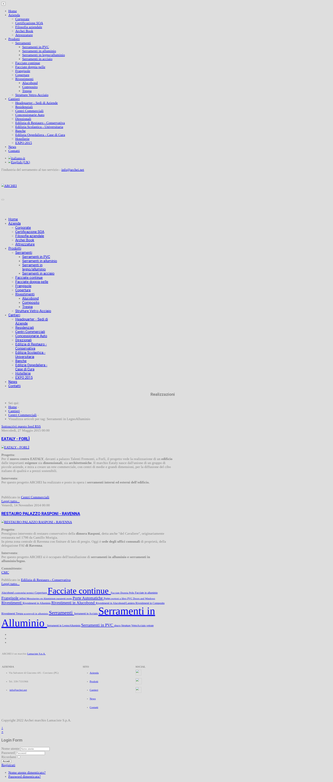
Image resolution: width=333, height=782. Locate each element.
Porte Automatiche (88, 598)
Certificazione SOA (29, 23)
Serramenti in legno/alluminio (43, 55)
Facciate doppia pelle (30, 67)
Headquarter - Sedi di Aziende (36, 103)
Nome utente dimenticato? (27, 772)
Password (8, 753)
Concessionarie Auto (29, 115)
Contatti (14, 151)
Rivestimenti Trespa (12, 613)
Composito (30, 87)
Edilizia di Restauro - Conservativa (40, 123)
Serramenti (23, 43)
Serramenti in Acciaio (86, 613)
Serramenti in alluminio (39, 51)
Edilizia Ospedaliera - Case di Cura (40, 135)
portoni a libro (119, 598)
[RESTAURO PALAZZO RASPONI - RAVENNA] (36, 522)
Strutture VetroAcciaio (133, 625)
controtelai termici (24, 592)
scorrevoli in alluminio (36, 613)
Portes (107, 598)
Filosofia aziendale (28, 27)
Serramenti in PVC (35, 47)
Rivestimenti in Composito (150, 603)
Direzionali (23, 119)
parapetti (61, 598)
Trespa (27, 91)
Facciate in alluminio (146, 592)
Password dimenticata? (24, 776)
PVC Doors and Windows (141, 598)
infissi (23, 598)
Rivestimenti (24, 79)
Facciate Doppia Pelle (123, 592)
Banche (20, 131)
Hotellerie (22, 139)
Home (12, 11)
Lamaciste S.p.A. (36, 653)
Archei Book (24, 31)
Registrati (8, 765)
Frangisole (22, 71)
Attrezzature (24, 35)
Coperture (22, 75)
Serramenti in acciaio (37, 59)
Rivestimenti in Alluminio (37, 603)
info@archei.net (72, 170)
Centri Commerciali (29, 111)
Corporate (22, 19)
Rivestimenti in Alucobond (73, 602)
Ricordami (8, 757)
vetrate (150, 625)
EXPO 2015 (23, 143)
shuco (117, 625)
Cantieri (14, 99)
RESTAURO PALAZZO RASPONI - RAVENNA (40, 513)
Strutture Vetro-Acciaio (31, 95)
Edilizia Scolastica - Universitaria (39, 127)
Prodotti (14, 39)
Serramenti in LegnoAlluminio (64, 625)
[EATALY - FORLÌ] (15, 447)
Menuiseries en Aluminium (41, 598)
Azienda (14, 15)
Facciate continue (27, 63)
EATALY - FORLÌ (15, 438)
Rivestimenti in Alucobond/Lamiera (115, 603)
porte (69, 598)
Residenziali (24, 107)
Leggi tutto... (10, 501)
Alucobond (30, 83)
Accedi (6, 761)
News (12, 147)
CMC (5, 572)
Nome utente (10, 748)
